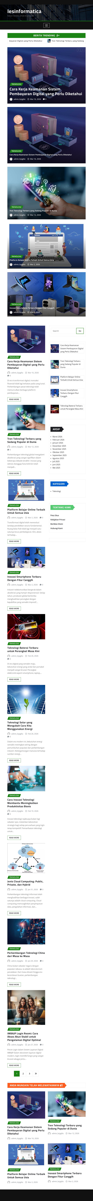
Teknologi (57, 486)
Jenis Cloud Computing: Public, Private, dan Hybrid (25, 878)
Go (80, 325)
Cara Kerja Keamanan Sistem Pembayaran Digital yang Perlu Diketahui (41, 149)
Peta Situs (54, 510)
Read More (14, 394)
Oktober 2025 (58, 447)
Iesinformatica (24, 11)
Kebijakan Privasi (57, 514)
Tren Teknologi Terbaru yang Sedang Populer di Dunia (33, 205)
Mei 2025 (56, 462)
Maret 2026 (57, 431)
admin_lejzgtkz (59, 95)
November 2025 (59, 443)
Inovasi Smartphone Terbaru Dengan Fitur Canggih (32, 302)
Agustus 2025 (58, 453)
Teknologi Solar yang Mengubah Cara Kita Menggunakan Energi (20, 720)
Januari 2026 (58, 437)
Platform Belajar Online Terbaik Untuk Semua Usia (32, 254)
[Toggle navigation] (46, 25)
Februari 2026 (58, 434)
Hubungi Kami (56, 523)
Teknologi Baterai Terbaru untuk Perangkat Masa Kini (23, 644)
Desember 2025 (59, 440)
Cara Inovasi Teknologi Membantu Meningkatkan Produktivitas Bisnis (22, 797)
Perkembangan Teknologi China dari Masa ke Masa (26, 949)
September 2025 (60, 450)
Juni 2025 (56, 459)
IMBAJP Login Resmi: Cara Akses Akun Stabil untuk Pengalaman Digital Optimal (24, 1031)
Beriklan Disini (56, 518)
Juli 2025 (56, 456)
